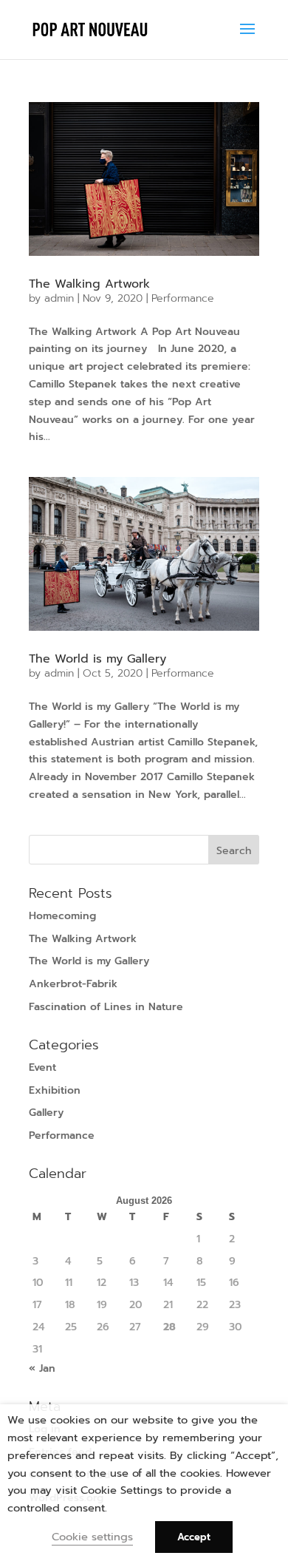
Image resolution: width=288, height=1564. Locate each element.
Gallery (46, 1112)
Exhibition (54, 1090)
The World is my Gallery (97, 659)
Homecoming (62, 916)
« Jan (42, 1368)
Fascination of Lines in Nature (106, 1007)
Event (42, 1067)
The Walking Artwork (89, 284)
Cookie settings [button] (92, 1537)
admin (59, 298)
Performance (182, 298)
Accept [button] (193, 1537)
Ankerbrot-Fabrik (73, 984)
